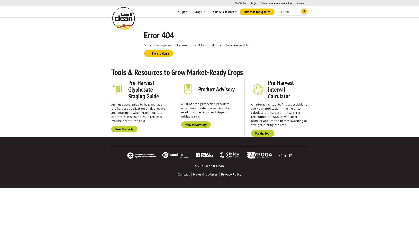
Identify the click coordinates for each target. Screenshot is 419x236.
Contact (301, 3)
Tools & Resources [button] (222, 12)
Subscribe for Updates (257, 12)
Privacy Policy (231, 174)
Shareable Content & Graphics (276, 3)
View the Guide (124, 129)
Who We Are (240, 3)
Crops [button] (198, 12)
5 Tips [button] (181, 12)
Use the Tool (262, 133)
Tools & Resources (136, 72)
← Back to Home (158, 53)
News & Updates (205, 174)
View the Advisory (196, 125)
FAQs (253, 3)
